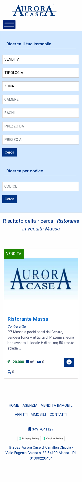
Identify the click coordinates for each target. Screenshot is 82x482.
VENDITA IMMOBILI (57, 405)
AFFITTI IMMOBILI (30, 414)
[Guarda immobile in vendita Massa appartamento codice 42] (41, 280)
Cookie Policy (54, 438)
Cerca (9, 152)
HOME (14, 405)
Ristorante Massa (28, 319)
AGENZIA (30, 405)
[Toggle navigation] (9, 24)
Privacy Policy (30, 438)
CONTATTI (58, 414)
